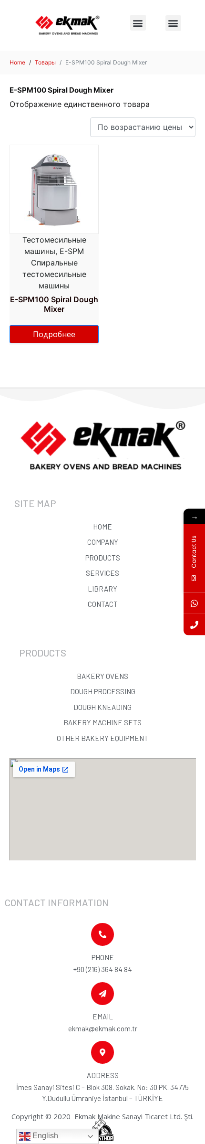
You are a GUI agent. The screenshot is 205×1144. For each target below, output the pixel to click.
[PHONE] (102, 934)
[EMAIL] (102, 993)
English (44, 1136)
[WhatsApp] (194, 603)
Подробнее (54, 334)
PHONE (103, 957)
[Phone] (194, 625)
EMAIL (102, 1016)
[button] (138, 23)
